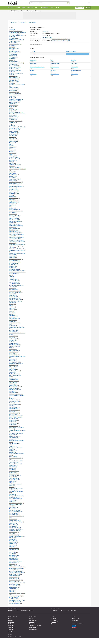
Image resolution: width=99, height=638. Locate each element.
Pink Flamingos (12, 392)
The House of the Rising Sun (15, 504)
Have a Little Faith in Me (14, 183)
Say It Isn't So (12, 434)
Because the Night (13, 77)
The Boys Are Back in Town (15, 495)
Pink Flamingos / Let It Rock (15, 394)
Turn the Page (12, 545)
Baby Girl (11, 60)
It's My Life (11, 266)
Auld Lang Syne (12, 57)
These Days (11, 523)
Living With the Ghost (14, 323)
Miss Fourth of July (13, 350)
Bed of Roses (12, 80)
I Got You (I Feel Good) (14, 215)
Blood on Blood (12, 92)
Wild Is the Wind (12, 588)
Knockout (11, 293)
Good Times (12, 173)
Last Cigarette (12, 296)
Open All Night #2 (13, 385)
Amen (10, 49)
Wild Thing (11, 590)
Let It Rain (11, 308)
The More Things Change (14, 511)
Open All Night (12, 383)
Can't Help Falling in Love (14, 112)
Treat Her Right (12, 542)
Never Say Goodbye (13, 362)
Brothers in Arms (13, 105)
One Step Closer (12, 378)
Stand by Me (12, 468)
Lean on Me (11, 302)
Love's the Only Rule (13, 338)
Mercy (10, 347)
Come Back (11, 119)
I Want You (11, 222)
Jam (10, 275)
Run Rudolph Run (13, 423)
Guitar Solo (11, 176)
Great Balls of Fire (13, 174)
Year (34, 51)
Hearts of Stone (12, 192)
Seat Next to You (13, 437)
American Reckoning (13, 52)
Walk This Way (12, 556)
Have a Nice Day (13, 185)
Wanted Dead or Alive (14, 561)
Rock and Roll (12, 411)
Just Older (11, 286)
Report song (39, 44)
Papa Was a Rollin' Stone (14, 386)
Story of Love (12, 472)
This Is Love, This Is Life (14, 530)
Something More (13, 462)
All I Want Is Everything (14, 44)
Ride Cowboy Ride (13, 407)
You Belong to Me (13, 598)
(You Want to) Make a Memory (16, 35)
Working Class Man (13, 597)
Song (13, 22)
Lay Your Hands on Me (14, 301)
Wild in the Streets (13, 587)
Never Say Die (12, 360)
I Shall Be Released (13, 218)
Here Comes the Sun (13, 198)
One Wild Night (12, 379)
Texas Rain (11, 487)
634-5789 (11, 36)
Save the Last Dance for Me (15, 433)
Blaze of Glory (12, 87)
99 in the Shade (12, 38)
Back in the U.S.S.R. (13, 65)
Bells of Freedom (13, 81)
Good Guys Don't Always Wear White (17, 169)
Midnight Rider (12, 349)
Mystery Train (12, 359)
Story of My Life (12, 474)
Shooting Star (12, 446)
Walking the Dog (13, 558)
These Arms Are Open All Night (16, 521)
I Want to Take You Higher (15, 221)
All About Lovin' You (13, 41)
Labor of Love (12, 295)
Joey (10, 277)
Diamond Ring (12, 131)
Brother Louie (12, 103)
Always (11, 47)
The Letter (11, 508)
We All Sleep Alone (13, 562)
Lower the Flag (12, 340)
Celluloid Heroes (12, 118)
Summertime (12, 476)
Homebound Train (13, 202)
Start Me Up (12, 469)
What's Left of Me (13, 578)
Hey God (11, 199)
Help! (10, 195)
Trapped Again (12, 539)
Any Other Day (12, 54)
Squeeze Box (12, 466)
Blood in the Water (13, 89)
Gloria (10, 161)
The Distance (12, 500)
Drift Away (11, 135)
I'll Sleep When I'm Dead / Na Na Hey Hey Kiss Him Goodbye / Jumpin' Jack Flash (17, 246)
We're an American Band (14, 571)
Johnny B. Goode (13, 279)
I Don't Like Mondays (13, 209)
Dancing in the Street (14, 129)
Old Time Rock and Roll (14, 375)
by (47, 37)
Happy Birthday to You (14, 179)
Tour (23, 22)
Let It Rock (11, 309)
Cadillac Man (12, 110)
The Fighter (11, 501)
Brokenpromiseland (13, 102)
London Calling (12, 325)
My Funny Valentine (13, 354)
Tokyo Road (12, 537)
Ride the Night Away (13, 408)
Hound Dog (11, 205)
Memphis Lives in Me (14, 346)
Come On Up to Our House (15, 121)
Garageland (12, 153)
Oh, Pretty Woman (13, 373)
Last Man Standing (13, 298)
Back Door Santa (13, 64)
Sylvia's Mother (12, 481)
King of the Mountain (14, 291)
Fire (10, 148)
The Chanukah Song (13, 497)
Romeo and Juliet (13, 420)
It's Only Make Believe (14, 269)
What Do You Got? (13, 577)
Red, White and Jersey (14, 404)
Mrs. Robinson (12, 353)
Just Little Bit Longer (14, 283)
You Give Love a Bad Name (15, 600)
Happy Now (12, 180)
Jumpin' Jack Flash (13, 280)
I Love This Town (13, 216)
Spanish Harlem (12, 465)
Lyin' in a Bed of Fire (13, 343)
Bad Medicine (12, 68)
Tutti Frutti (11, 546)
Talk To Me (11, 482)
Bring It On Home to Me (14, 100)
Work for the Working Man (15, 596)
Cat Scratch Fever (13, 116)
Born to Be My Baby (13, 94)
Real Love (11, 402)
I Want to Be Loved (13, 219)
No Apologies (12, 368)
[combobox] (49, 2)
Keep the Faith (12, 289)
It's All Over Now (12, 264)
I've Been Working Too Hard (15, 259)
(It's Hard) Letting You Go (15, 31)
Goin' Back (11, 166)
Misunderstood (12, 352)
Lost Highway (12, 330)
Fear (10, 144)
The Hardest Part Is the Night (15, 503)
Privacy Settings (33, 629)
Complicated (12, 122)
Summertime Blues (13, 478)
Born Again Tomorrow (14, 93)
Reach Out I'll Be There (14, 401)
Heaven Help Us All (13, 193)
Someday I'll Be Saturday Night (16, 458)
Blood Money (12, 90)
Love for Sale (12, 336)
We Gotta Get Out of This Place (16, 566)
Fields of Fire (12, 147)
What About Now (13, 575)
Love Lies (11, 337)
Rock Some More (13, 414)
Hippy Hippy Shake (13, 201)
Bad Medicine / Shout (14, 70)
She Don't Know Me (13, 443)
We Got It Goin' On (13, 565)
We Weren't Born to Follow (15, 568)
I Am (10, 206)
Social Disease (12, 456)
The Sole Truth (12, 519)
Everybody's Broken (13, 141)
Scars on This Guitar (13, 436)
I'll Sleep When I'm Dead (14, 232)
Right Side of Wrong (13, 410)
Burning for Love (13, 109)
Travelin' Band (12, 540)
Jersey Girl (11, 276)
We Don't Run (12, 564)
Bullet (10, 108)
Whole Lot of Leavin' (13, 584)
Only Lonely (11, 382)
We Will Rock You (13, 569)
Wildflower (11, 591)
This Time (11, 533)
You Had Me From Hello (14, 601)
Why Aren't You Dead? (14, 585)
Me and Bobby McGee (14, 344)
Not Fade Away (12, 369)
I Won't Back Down (13, 228)
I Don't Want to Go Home (14, 211)
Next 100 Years (12, 366)
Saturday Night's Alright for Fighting (17, 430)
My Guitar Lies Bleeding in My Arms (17, 356)
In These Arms (12, 263)
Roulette (11, 421)
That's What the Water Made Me (16, 491)
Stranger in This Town (14, 475)
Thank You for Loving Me (14, 488)
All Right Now (12, 45)
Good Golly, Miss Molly (14, 167)
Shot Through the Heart (14, 447)
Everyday (11, 142)
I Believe (11, 208)
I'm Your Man (12, 257)
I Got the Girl (12, 214)
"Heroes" (11, 29)
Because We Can (13, 79)
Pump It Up (11, 398)
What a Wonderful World (14, 574)
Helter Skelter (12, 196)
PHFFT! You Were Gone (14, 389)
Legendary (11, 304)
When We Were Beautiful (14, 580)
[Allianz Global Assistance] (74, 626)
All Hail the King (12, 42)
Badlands (11, 71)
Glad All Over (12, 160)
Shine (10, 444)
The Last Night (12, 507)
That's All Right (12, 490)
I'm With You (12, 256)
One (10, 376)
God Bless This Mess (13, 164)
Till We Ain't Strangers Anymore (16, 536)
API (51, 623)
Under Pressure (12, 552)
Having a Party (12, 187)
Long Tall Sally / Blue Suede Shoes (16, 327)
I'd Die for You (12, 230)
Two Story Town (13, 549)
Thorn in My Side (13, 535)
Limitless (11, 314)
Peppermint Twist (13, 388)
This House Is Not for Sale (15, 529)
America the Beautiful (14, 51)
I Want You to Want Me (14, 224)
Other (32, 22)
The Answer (12, 494)
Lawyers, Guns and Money (15, 299)
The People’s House (13, 513)
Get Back (11, 154)
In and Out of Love (13, 262)
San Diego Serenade (13, 426)
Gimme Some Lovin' (13, 157)
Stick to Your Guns (13, 471)
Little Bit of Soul (12, 315)
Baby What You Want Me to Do (16, 63)
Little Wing (11, 317)
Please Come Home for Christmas (16, 395)
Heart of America (13, 189)
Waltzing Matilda (13, 559)
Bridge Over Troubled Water (15, 99)
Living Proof (12, 321)
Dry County (11, 138)
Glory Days (11, 163)
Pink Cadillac (12, 391)
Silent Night (11, 450)
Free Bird (11, 151)
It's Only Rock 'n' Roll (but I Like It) (16, 270)
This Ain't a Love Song (14, 527)
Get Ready (11, 155)
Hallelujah (11, 177)
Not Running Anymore (14, 370)
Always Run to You (13, 48)
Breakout (11, 97)
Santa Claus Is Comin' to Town (16, 427)
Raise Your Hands (13, 399)
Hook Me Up (12, 203)
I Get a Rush (12, 212)
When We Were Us (13, 581)
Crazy (10, 124)
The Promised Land (13, 514)
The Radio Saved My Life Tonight (16, 516)
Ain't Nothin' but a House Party (16, 39)
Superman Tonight (13, 479)
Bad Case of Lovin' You (14, 67)
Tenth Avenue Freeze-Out (15, 484)
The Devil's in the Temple (14, 498)
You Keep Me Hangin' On (14, 603)
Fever (10, 145)
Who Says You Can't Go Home (16, 582)
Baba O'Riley (12, 58)
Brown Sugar (12, 106)
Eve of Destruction (13, 140)
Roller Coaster (12, 418)
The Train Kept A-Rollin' (14, 520)
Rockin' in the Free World (14, 417)
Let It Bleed (11, 307)
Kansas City (12, 288)
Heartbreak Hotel (13, 190)
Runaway (11, 424)
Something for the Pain (14, 460)
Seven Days (11, 439)
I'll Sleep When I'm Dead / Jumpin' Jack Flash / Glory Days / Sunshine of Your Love (17, 242)
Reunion (11, 405)
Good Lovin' (11, 171)
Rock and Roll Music (13, 413)
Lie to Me (11, 312)
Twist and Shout (13, 548)
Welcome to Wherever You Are (16, 572)
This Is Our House (13, 532)
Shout (10, 449)
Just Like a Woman (13, 282)
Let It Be (11, 305)
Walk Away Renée (13, 555)
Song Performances (71, 51)
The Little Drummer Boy (14, 510)
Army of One (12, 55)
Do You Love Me (12, 134)
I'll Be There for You (13, 231)
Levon (10, 311)
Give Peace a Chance (14, 158)
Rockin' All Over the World (15, 415)
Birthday (11, 83)
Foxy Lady (11, 150)
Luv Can (11, 341)
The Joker (11, 505)
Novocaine (11, 372)
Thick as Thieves (13, 524)
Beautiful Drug (12, 76)
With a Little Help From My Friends (17, 593)
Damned (11, 125)
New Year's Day (12, 365)
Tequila (10, 485)
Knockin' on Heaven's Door (15, 292)
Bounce (11, 96)
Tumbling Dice (12, 543)
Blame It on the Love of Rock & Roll (17, 84)
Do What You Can (13, 132)
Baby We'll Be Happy (13, 61)
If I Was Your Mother (13, 260)
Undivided (11, 553)
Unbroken (11, 551)
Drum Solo (11, 137)
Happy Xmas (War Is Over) (15, 182)
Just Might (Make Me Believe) (15, 285)
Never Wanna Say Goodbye (15, 363)
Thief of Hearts (12, 526)
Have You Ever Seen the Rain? (16, 186)
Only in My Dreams (13, 381)
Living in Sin (12, 320)
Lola (10, 324)
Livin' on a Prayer (13, 318)
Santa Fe (11, 429)
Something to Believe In (14, 463)
